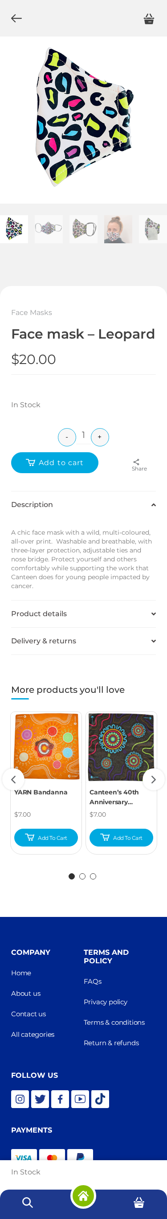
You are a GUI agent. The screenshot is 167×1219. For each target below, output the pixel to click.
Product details (39, 614)
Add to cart (61, 462)
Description (32, 504)
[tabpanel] (46, 783)
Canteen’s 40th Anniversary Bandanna (114, 797)
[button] (83, 504)
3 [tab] (93, 876)
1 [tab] (72, 876)
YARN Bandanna (40, 792)
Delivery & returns (43, 641)
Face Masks (31, 312)
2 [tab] (82, 876)
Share (139, 468)
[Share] (139, 462)
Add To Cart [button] (52, 837)
